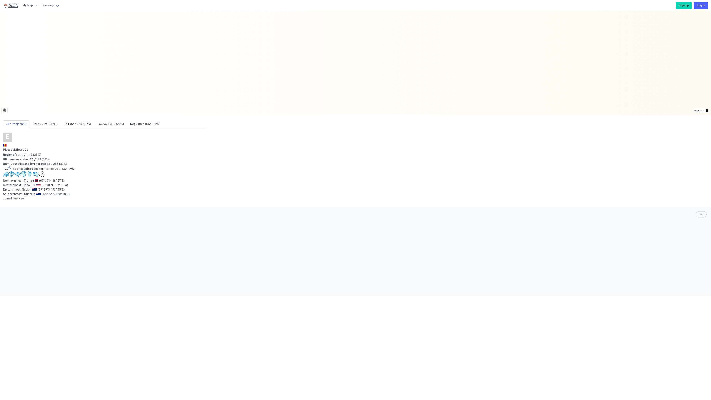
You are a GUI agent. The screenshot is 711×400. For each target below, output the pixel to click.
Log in (701, 5)
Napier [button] (26, 190)
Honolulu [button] (29, 185)
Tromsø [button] (29, 181)
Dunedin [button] (29, 194)
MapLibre (699, 110)
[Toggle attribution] (707, 110)
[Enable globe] (4, 110)
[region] (355, 63)
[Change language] (701, 214)
